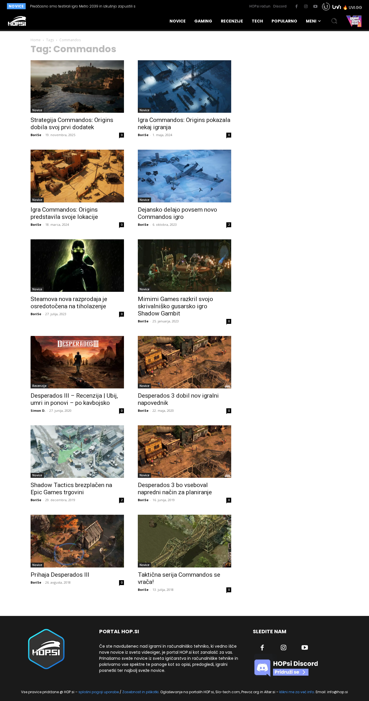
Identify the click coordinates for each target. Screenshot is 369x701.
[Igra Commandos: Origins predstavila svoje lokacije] (77, 176)
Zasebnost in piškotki (140, 691)
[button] (334, 21)
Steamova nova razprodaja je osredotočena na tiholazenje (69, 303)
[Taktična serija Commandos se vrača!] (184, 541)
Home (36, 39)
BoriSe (36, 135)
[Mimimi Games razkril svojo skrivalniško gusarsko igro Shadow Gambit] (184, 265)
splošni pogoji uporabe (98, 691)
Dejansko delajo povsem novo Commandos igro (177, 213)
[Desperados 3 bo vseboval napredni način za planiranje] (184, 451)
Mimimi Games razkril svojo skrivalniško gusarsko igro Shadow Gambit (175, 306)
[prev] (164, 6)
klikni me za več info (296, 691)
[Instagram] (306, 7)
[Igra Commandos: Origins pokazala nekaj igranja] (184, 86)
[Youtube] (315, 7)
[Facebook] (296, 7)
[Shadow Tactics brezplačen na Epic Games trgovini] (77, 451)
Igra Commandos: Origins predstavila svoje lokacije (64, 213)
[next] (174, 6)
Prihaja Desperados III (60, 574)
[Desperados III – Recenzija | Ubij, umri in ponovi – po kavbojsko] (77, 362)
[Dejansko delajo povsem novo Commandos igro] (184, 176)
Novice (37, 110)
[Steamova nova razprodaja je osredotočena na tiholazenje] (77, 265)
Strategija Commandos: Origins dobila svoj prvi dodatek (72, 123)
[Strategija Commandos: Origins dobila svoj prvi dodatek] (77, 86)
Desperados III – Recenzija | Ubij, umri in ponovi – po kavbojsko (74, 399)
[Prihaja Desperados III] (77, 541)
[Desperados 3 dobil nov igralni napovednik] (184, 362)
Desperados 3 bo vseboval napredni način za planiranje (175, 489)
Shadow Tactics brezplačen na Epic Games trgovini (71, 489)
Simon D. (38, 410)
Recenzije (39, 386)
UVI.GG (355, 7)
